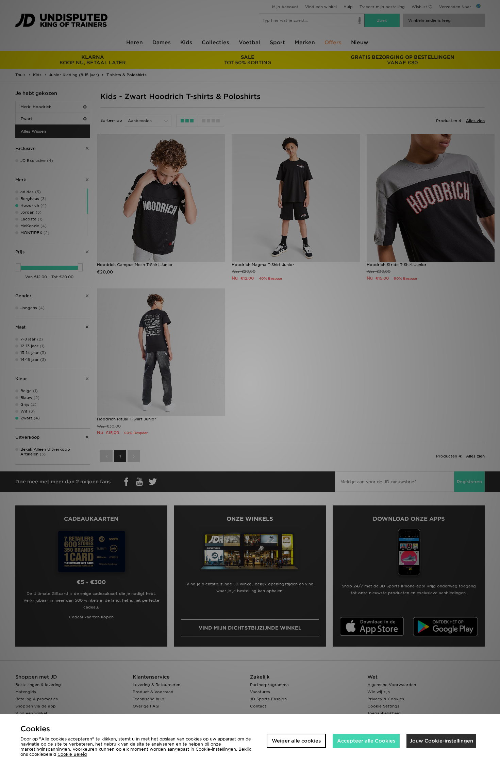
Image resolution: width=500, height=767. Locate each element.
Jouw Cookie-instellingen (441, 741)
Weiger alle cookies (296, 741)
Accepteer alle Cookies (366, 741)
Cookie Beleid (72, 754)
